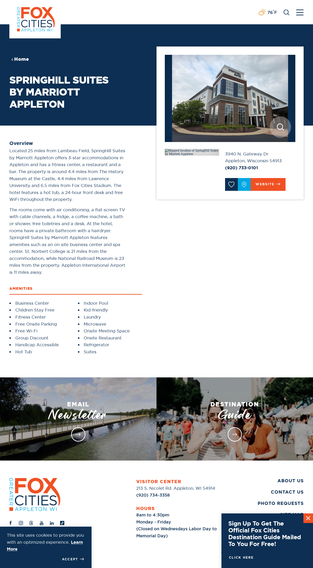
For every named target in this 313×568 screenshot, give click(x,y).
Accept (70, 559)
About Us (290, 481)
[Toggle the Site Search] (286, 12)
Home (21, 59)
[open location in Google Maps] (192, 152)
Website (265, 184)
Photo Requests (281, 503)
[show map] (244, 184)
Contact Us (287, 492)
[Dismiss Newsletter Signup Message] (308, 518)
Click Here (241, 557)
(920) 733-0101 (241, 168)
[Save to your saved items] (231, 184)
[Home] (34, 494)
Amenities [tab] (21, 288)
